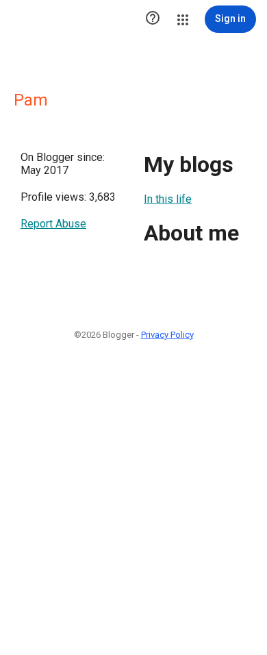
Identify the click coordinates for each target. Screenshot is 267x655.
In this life (168, 199)
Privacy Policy (167, 335)
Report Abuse (53, 223)
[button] (152, 19)
